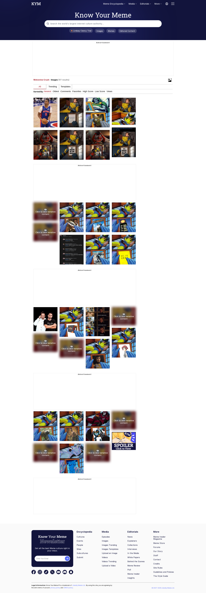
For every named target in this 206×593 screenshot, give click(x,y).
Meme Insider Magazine (159, 538)
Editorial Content (127, 31)
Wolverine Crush (41, 80)
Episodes (106, 537)
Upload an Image (109, 553)
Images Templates (110, 549)
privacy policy (55, 588)
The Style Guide (160, 576)
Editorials (144, 4)
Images (99, 31)
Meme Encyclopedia (113, 4)
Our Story (158, 551)
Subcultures (82, 553)
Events (80, 541)
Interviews (132, 549)
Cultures (81, 537)
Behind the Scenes (136, 561)
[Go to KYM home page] (36, 4)
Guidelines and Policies (163, 572)
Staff (155, 555)
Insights (131, 578)
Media (131, 4)
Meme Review (133, 566)
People (80, 545)
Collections (132, 545)
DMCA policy (68, 588)
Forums (156, 547)
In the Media (133, 553)
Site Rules (157, 568)
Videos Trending (109, 561)
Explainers (132, 541)
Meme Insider (133, 574)
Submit (80, 557)
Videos (105, 557)
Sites (79, 549)
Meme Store (159, 543)
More (157, 4)
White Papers (133, 557)
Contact (157, 559)
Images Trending (109, 545)
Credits (156, 564)
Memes (111, 31)
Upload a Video (109, 566)
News (130, 537)
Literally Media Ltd (78, 585)
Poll (129, 570)
